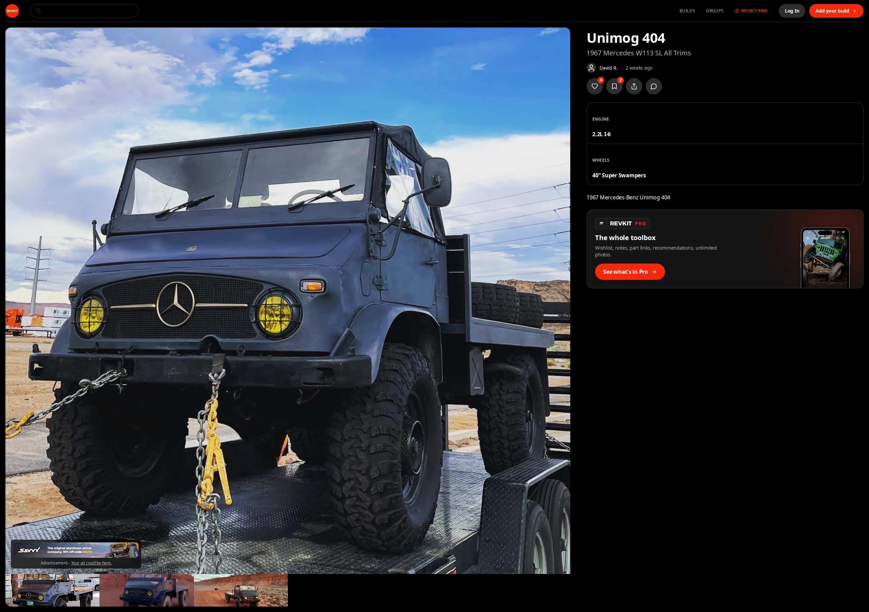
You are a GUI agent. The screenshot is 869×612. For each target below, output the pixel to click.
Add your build (832, 10)
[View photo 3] (146, 590)
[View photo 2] (52, 590)
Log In (792, 10)
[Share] (634, 86)
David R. (608, 68)
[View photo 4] (241, 590)
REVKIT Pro (754, 11)
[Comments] (654, 86)
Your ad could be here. (91, 563)
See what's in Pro (625, 271)
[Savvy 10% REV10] (76, 550)
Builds (688, 11)
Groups (715, 11)
